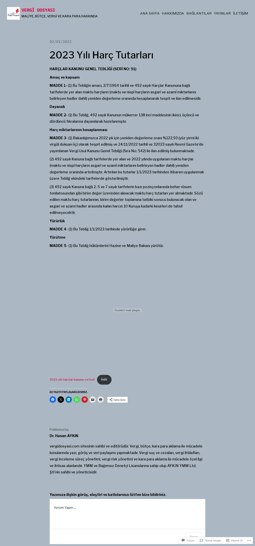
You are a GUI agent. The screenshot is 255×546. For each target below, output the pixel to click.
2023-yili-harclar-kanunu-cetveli (72, 379)
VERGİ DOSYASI (38, 10)
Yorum (193, 536)
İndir (104, 379)
